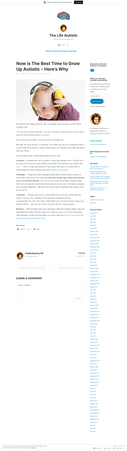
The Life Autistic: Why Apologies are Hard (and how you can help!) (100, 177)
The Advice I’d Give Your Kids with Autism (30, 268)
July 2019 (93, 290)
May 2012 (93, 394)
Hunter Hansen (96, 141)
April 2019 (93, 299)
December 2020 (94, 237)
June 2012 (93, 391)
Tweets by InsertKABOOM (98, 144)
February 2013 (94, 367)
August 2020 (94, 250)
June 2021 (93, 219)
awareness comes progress (59, 170)
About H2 (93, 203)
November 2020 (94, 241)
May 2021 (93, 222)
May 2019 (93, 296)
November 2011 (94, 413)
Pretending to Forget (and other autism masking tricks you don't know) (99, 183)
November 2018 (94, 314)
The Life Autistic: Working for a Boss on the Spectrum (99, 167)
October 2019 (94, 281)
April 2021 (93, 225)
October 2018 (94, 317)
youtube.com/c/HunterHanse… (99, 157)
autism (26, 73)
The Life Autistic (63, 35)
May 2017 (93, 336)
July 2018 (93, 327)
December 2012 (94, 373)
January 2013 (94, 370)
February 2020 (94, 268)
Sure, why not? (97, 101)
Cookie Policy (33, 447)
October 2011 (94, 416)
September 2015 (95, 351)
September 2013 (95, 361)
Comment (79, 298)
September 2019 (95, 284)
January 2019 (94, 308)
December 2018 (94, 311)
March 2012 (93, 401)
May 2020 (93, 259)
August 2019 (94, 287)
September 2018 (95, 321)
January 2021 (94, 234)
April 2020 (93, 262)
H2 (19, 73)
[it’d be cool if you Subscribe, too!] (59, 44)
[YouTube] (92, 70)
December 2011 (94, 410)
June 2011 (93, 428)
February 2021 (94, 231)
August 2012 (94, 385)
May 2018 (93, 333)
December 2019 (94, 274)
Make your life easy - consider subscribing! (98, 79)
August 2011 (94, 422)
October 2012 (94, 379)
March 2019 (93, 302)
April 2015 (93, 354)
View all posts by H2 (31, 256)
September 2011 (95, 419)
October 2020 (94, 244)
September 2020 (95, 247)
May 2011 (93, 431)
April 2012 (93, 398)
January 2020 (94, 271)
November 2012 (94, 376)
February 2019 (94, 305)
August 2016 (94, 342)
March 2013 (93, 364)
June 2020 (93, 256)
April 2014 (93, 358)
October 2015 (94, 348)
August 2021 (94, 213)
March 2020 (93, 265)
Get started (78, 2)
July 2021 (93, 216)
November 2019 (94, 278)
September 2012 (95, 382)
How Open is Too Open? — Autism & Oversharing (98, 189)
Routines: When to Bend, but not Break (71, 268)
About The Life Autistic (97, 200)
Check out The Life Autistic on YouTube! (61, 51)
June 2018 (93, 330)
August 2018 (94, 324)
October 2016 (94, 339)
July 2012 (93, 388)
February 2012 (94, 404)
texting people (28, 198)
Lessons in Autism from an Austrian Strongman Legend (98, 172)
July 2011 (93, 425)
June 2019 (93, 293)
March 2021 (93, 228)
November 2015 (94, 345)
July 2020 (93, 253)
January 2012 (94, 407)
